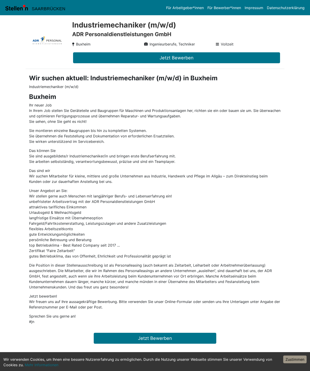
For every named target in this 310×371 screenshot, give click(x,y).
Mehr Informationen (41, 365)
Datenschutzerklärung (286, 7)
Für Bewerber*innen (224, 7)
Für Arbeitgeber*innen (185, 7)
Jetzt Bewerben (177, 58)
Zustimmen (294, 359)
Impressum (254, 7)
